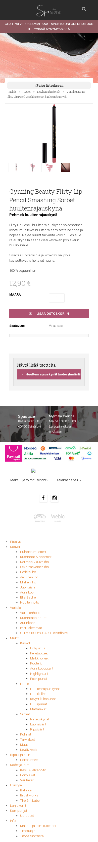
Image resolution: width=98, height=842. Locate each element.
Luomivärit (38, 724)
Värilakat (27, 780)
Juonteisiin (28, 587)
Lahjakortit (18, 806)
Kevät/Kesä (28, 750)
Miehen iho (28, 582)
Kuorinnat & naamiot (36, 557)
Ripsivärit (37, 729)
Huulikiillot (37, 694)
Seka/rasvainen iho (34, 567)
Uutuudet (27, 816)
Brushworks (29, 795)
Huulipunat (38, 704)
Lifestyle (16, 785)
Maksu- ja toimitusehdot (38, 826)
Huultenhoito (29, 602)
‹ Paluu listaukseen (49, 85)
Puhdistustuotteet (33, 552)
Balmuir (26, 790)
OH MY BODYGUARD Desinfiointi (44, 633)
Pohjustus (37, 648)
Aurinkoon (27, 592)
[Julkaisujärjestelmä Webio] (57, 518)
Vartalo (15, 608)
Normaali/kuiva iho (34, 562)
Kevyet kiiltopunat (43, 699)
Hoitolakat (27, 775)
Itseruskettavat (31, 628)
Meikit (12, 91)
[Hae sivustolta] (84, 7)
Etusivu (15, 542)
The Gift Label (30, 800)
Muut (24, 745)
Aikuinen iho (29, 577)
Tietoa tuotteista (32, 836)
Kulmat (25, 734)
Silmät (25, 714)
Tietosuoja (27, 831)
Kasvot (15, 547)
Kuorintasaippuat (33, 618)
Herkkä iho (28, 572)
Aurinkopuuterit (41, 668)
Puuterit (36, 663)
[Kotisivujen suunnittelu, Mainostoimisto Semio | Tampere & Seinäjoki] (41, 518)
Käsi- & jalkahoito (33, 770)
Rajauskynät (39, 719)
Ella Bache (28, 597)
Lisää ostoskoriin (52, 313)
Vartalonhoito (30, 613)
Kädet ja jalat (19, 765)
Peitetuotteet (39, 653)
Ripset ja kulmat (22, 755)
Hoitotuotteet (29, 760)
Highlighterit (39, 674)
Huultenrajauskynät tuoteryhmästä (53, 374)
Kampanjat (18, 811)
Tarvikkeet (27, 740)
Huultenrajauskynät (48, 91)
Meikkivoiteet (39, 658)
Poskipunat (38, 679)
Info (13, 821)
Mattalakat (38, 709)
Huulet (27, 91)
